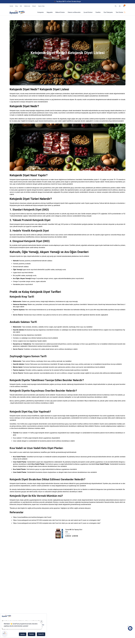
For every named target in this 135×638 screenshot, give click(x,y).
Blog (16, 6)
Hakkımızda (27, 6)
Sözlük (11, 6)
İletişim (34, 6)
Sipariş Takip (41, 6)
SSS (21, 6)
